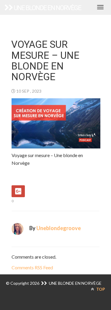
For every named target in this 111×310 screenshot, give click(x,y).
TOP (100, 289)
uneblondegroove (58, 228)
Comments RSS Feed (32, 267)
